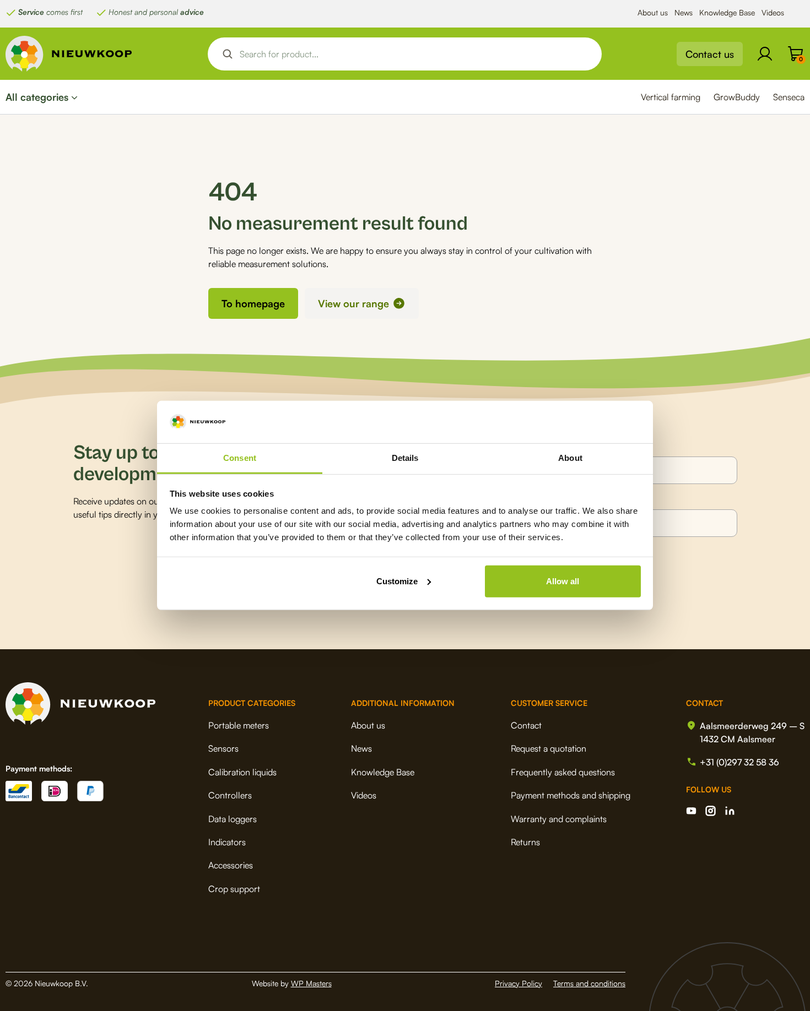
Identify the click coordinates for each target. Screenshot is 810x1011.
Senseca (788, 96)
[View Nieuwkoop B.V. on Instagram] (710, 811)
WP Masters (311, 983)
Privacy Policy (518, 983)
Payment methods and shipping (570, 795)
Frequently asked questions (563, 772)
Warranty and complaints (559, 818)
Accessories (230, 865)
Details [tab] (405, 458)
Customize (397, 581)
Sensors (223, 748)
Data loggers (232, 818)
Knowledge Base (727, 12)
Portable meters (238, 725)
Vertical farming (670, 96)
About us (653, 12)
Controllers (230, 795)
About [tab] (570, 458)
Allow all (562, 581)
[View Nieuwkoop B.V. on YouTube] (691, 811)
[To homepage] (69, 54)
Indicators (227, 841)
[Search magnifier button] (227, 54)
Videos (773, 12)
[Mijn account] (765, 54)
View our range (353, 303)
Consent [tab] (239, 458)
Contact (526, 725)
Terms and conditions (589, 983)
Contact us (709, 54)
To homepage (253, 303)
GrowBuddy (737, 96)
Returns (525, 841)
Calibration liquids (242, 772)
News (683, 12)
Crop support (234, 888)
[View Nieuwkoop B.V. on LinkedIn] (730, 811)
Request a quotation (548, 748)
